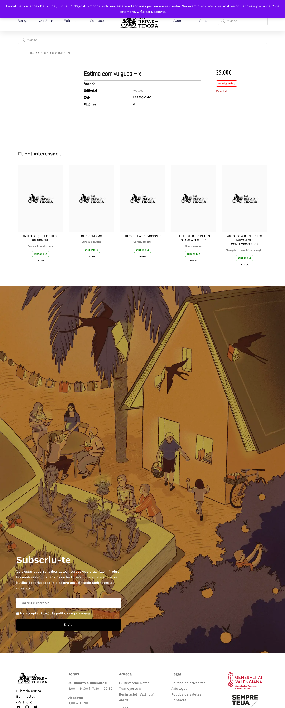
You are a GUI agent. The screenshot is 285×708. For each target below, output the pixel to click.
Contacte (97, 21)
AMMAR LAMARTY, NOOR (40, 246)
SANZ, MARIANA (193, 246)
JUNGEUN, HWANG (91, 241)
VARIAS (138, 90)
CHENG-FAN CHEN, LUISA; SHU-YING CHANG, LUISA (245, 250)
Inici (32, 53)
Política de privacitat (188, 683)
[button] (234, 131)
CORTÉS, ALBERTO (142, 241)
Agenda (180, 21)
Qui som (46, 21)
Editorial (70, 21)
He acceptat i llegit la (55, 613)
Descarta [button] (158, 12)
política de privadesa (73, 613)
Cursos (204, 21)
